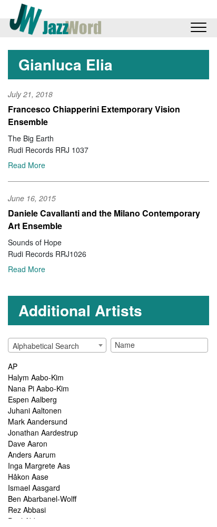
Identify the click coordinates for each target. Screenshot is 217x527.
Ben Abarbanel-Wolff (42, 498)
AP (12, 366)
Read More (26, 165)
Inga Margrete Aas (39, 465)
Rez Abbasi (27, 509)
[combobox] (57, 345)
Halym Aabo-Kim (36, 377)
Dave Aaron (27, 443)
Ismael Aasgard (34, 487)
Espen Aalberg (32, 399)
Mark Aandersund (37, 421)
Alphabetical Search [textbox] (46, 345)
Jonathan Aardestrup (43, 432)
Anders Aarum (32, 454)
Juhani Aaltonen (35, 410)
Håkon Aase (28, 476)
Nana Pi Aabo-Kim (38, 388)
